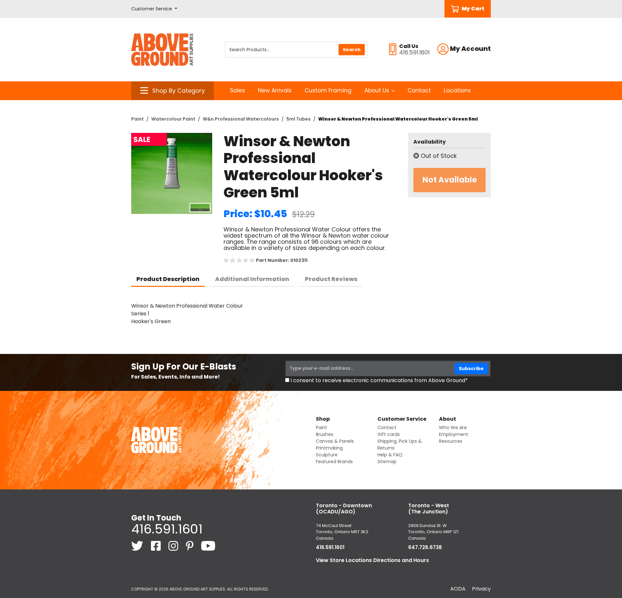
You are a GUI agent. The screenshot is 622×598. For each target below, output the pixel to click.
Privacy (481, 588)
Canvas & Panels (335, 441)
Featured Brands (334, 461)
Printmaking (329, 448)
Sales (237, 90)
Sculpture (327, 454)
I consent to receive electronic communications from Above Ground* (379, 380)
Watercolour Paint (173, 119)
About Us (376, 90)
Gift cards (388, 434)
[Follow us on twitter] (137, 545)
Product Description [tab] (168, 279)
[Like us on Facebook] (156, 545)
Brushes (324, 434)
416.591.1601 (166, 529)
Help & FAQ (389, 454)
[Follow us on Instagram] (173, 545)
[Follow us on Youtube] (208, 545)
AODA (458, 588)
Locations (457, 90)
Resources (450, 441)
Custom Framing (328, 90)
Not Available (449, 179)
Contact (419, 90)
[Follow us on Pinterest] (190, 545)
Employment (453, 434)
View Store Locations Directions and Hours (372, 560)
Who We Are (453, 427)
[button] (154, 9)
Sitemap (387, 461)
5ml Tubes (298, 119)
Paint (137, 119)
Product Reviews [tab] (331, 279)
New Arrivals (275, 90)
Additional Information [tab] (252, 279)
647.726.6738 (425, 547)
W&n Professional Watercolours (241, 119)
